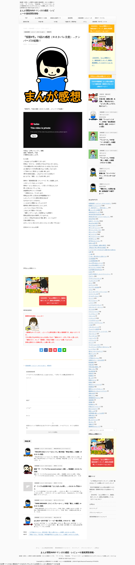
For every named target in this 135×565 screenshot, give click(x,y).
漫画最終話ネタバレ (94, 398)
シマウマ (91, 303)
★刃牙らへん (92, 238)
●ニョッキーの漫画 (94, 210)
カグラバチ (92, 285)
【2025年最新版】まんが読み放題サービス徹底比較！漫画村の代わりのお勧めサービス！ (102, 84)
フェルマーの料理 (94, 329)
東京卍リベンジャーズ (95, 384)
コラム (85, 21)
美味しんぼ (92, 411)
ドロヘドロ (92, 316)
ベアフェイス (92, 340)
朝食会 (90, 382)
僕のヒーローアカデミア (96, 351)
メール (28, 408)
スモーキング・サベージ (96, 307)
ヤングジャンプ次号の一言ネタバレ (99, 347)
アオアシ (91, 276)
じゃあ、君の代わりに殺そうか (98, 256)
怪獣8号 (49, 365)
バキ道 (90, 325)
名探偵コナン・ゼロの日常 (96, 360)
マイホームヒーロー (94, 344)
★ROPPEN (92, 219)
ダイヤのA (92, 309)
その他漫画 (92, 258)
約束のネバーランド (94, 406)
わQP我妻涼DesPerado (95, 269)
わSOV (91, 272)
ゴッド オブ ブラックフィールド (98, 291)
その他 (55, 21)
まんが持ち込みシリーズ (96, 263)
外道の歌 (40, 21)
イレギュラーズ (93, 280)
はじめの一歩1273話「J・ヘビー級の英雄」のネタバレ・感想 (54, 521)
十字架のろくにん (94, 358)
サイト (28, 415)
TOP (26, 18)
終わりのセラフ (93, 409)
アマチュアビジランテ (95, 278)
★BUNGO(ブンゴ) (94, 212)
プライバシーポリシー (96, 512)
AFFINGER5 (95, 561)
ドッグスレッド (93, 314)
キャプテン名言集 (94, 287)
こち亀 (90, 254)
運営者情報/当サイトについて (98, 516)
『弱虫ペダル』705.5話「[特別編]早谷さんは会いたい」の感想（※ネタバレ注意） (53, 534)
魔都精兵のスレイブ (94, 426)
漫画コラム (92, 395)
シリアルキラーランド (95, 305)
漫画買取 (70, 18)
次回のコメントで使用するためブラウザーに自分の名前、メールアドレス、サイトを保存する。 (52, 427)
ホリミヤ (91, 342)
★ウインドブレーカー (95, 230)
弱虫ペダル (92, 369)
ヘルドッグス (92, 338)
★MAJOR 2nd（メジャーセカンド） (99, 216)
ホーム (37, 548)
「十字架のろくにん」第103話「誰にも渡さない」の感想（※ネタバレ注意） (52, 532)
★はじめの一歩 (93, 225)
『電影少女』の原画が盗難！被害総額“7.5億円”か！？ (107, 191)
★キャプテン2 (93, 232)
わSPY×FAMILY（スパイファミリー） (100, 274)
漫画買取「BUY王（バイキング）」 (99, 22)
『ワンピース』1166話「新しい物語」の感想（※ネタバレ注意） (106, 160)
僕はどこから (92, 353)
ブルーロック (92, 333)
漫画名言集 (26, 21)
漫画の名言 (92, 393)
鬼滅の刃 (91, 424)
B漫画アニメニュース (95, 205)
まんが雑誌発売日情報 (47, 548)
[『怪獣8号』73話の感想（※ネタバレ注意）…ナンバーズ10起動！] (60, 350)
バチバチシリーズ (94, 327)
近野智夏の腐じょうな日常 (96, 413)
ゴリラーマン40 (93, 294)
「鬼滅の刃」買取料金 (70, 21)
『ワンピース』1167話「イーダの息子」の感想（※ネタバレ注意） (107, 142)
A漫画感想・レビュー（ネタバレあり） (85, 18)
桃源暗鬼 (91, 386)
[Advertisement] (52, 247)
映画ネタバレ (92, 380)
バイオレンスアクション (96, 322)
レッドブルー (92, 349)
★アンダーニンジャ (94, 227)
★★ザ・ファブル (100, 18)
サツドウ (91, 298)
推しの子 (91, 378)
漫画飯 (90, 402)
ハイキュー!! (92, 318)
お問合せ (92, 504)
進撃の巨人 (92, 415)
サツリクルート (93, 300)
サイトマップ (93, 508)
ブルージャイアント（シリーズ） (98, 331)
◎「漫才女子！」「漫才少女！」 (98, 208)
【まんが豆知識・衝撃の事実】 (98, 245)
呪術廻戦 (91, 362)
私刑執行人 (92, 404)
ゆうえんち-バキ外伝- (95, 267)
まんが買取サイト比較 (41, 18)
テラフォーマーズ (94, 311)
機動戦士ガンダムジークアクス (98, 391)
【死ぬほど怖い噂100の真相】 (97, 247)
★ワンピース (92, 234)
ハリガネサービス (94, 320)
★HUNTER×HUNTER (95, 214)
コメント (28, 378)
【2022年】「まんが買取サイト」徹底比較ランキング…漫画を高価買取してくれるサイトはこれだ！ (102, 497)
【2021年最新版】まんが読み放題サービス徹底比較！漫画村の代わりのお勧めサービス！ (102, 489)
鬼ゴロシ (91, 422)
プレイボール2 (93, 336)
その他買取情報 (93, 261)
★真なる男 (92, 243)
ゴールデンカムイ (94, 296)
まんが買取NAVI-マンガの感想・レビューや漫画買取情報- (67, 552)
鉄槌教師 (91, 417)
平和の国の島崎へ (94, 367)
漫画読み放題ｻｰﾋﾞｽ (55, 18)
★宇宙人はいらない (94, 241)
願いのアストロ (93, 420)
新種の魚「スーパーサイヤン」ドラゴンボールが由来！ (107, 175)
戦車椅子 (91, 375)
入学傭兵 (91, 356)
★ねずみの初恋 (93, 223)
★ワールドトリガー (94, 236)
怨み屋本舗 (92, 371)
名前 (28, 400)
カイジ (90, 283)
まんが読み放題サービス (96, 265)
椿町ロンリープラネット (96, 389)
